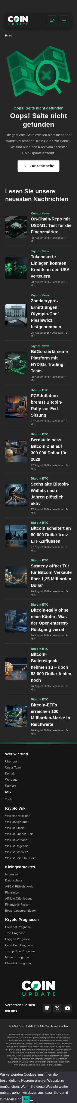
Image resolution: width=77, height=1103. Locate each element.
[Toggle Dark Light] (52, 21)
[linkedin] (47, 1008)
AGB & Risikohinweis (19, 886)
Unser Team (13, 767)
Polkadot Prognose (18, 927)
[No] (31, 1100)
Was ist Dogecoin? (17, 846)
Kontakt (10, 773)
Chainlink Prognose (18, 963)
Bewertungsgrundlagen (21, 910)
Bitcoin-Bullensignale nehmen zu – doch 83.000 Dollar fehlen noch (51, 667)
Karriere (10, 785)
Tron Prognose (15, 933)
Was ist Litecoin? (16, 852)
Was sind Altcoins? (17, 815)
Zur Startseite (42, 166)
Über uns (11, 761)
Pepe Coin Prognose (19, 945)
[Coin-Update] (18, 21)
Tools (8, 799)
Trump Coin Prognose (20, 951)
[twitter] (57, 1008)
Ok (26, 1099)
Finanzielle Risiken (17, 904)
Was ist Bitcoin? (15, 828)
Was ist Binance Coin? (20, 834)
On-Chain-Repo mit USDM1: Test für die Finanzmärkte (51, 225)
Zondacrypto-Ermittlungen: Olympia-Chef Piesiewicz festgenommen (46, 313)
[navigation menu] (64, 21)
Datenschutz (13, 880)
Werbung (11, 779)
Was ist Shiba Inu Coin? (21, 858)
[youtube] (67, 1008)
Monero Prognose (17, 957)
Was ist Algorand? (17, 821)
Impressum (12, 874)
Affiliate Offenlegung (19, 898)
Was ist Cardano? (17, 840)
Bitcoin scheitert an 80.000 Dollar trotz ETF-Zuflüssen (51, 535)
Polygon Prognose (17, 939)
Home (8, 35)
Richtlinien (12, 892)
